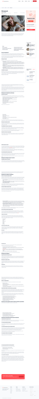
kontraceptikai (10, 147)
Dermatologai (31, 392)
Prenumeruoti (30, 29)
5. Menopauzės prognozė (5, 49)
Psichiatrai (35, 395)
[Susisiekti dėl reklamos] (31, 16)
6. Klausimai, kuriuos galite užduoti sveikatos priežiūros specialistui (19, 50)
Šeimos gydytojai (31, 395)
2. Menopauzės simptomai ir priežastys (18, 47)
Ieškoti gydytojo (21, 376)
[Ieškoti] (31, 1)
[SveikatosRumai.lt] (5, 387)
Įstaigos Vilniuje (31, 391)
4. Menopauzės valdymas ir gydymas (18, 48)
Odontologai (35, 391)
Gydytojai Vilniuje (31, 388)
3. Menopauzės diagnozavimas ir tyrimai (6, 48)
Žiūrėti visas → (34, 69)
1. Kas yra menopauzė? (4, 47)
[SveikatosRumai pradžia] (5, 1)
